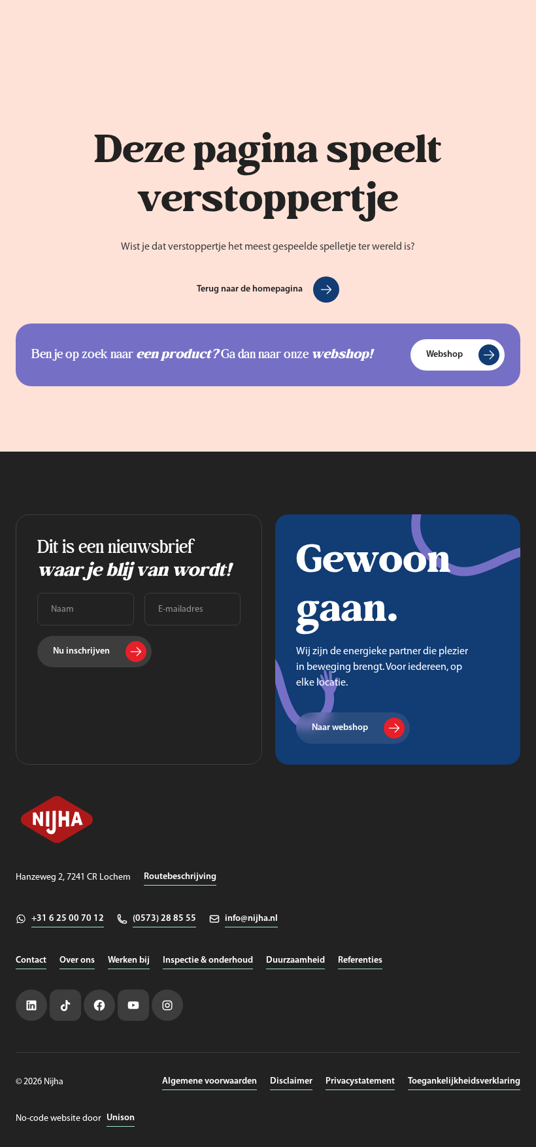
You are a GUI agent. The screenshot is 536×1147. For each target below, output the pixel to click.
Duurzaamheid (295, 960)
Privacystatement (360, 1081)
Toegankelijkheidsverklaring (464, 1081)
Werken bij (129, 960)
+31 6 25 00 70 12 (67, 918)
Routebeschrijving (180, 877)
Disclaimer (291, 1081)
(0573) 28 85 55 (164, 918)
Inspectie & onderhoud (208, 960)
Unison (121, 1118)
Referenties (360, 960)
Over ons (77, 960)
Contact (31, 960)
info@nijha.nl (251, 918)
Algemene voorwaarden (209, 1081)
